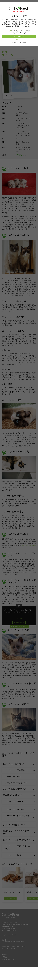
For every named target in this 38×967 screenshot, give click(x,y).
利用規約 (24, 42)
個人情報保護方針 (16, 42)
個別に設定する (19, 39)
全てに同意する (19, 37)
